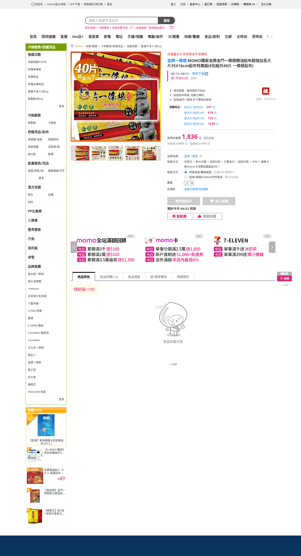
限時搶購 (48, 36)
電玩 (119, 36)
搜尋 (167, 20)
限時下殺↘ (200, 73)
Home (78, 46)
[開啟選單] (271, 37)
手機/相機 (135, 36)
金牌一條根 (177, 60)
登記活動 (266, 4)
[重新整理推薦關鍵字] (171, 27)
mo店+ (78, 36)
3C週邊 (173, 36)
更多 (61, 106)
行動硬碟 (103, 27)
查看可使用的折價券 (196, 189)
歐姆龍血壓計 (157, 27)
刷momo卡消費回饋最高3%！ (202, 166)
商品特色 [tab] (84, 277)
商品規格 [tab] (134, 277)
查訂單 (208, 4)
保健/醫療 (192, 36)
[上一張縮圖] (72, 153)
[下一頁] (272, 247)
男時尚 (257, 36)
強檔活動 (132, 46)
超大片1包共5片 (199, 107)
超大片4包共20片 (201, 123)
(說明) (193, 78)
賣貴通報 (209, 138)
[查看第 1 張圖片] (82, 153)
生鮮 (228, 36)
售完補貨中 (183, 201)
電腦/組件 (155, 36)
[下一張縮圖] (159, 153)
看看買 (93, 36)
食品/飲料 (212, 36)
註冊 (183, 4)
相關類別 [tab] (183, 277)
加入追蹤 (221, 201)
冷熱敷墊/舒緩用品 (112, 46)
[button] (201, 156)
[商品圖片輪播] (116, 97)
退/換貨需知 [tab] (158, 277)
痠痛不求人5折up (151, 46)
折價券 (235, 4)
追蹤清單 (221, 4)
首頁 (33, 36)
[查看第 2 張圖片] (99, 153)
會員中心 (195, 4)
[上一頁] (74, 247)
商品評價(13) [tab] (109, 277)
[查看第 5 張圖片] (149, 153)
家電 (107, 36)
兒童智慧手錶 (120, 27)
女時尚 (242, 36)
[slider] (173, 247)
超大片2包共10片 (200, 112)
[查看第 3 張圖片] (115, 153)
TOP (174, 364)
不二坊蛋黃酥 (138, 27)
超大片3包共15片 (200, 118)
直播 (63, 36)
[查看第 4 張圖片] (132, 153)
